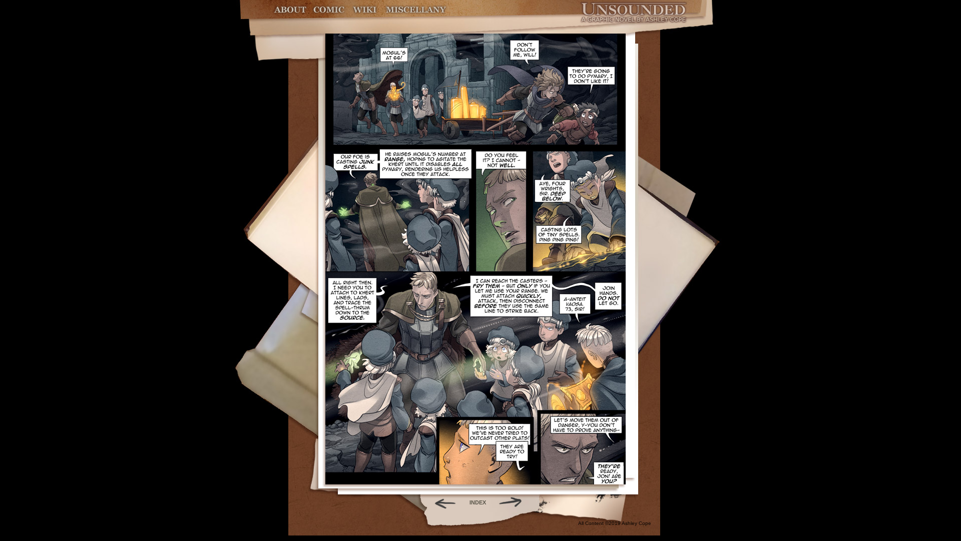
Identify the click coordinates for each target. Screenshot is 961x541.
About (291, 10)
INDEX (477, 502)
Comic (329, 10)
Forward (514, 502)
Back (441, 502)
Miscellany (416, 10)
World (365, 10)
